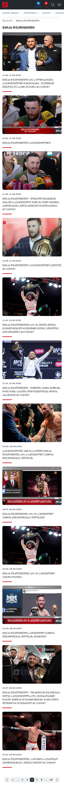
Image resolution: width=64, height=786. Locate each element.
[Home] (5, 4)
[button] (11, 13)
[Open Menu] (59, 4)
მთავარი (7, 21)
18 (51, 780)
